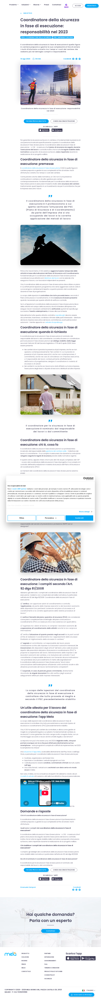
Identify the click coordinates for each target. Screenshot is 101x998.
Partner (47, 953)
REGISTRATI (91, 6)
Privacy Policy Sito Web (53, 971)
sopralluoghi (60, 315)
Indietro (27, 13)
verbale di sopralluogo (54, 322)
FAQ (45, 964)
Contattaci (50, 931)
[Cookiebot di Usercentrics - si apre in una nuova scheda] (84, 478)
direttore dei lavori (52, 278)
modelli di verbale (27, 776)
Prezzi (24, 964)
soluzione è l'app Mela (32, 752)
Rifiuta (21, 518)
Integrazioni (49, 957)
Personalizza (49, 518)
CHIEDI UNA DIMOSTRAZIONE (64, 121)
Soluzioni (25, 957)
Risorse (24, 961)
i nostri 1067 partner (19, 489)
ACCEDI (78, 6)
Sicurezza (48, 979)
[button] (14, 5)
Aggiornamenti (50, 961)
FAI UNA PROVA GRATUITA (36, 121)
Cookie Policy (49, 975)
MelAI (23, 968)
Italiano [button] (90, 990)
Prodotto (25, 953)
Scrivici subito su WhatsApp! (82, 995)
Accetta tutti (79, 518)
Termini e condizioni (51, 968)
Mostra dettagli (84, 511)
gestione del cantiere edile (56, 451)
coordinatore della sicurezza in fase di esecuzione (40, 168)
